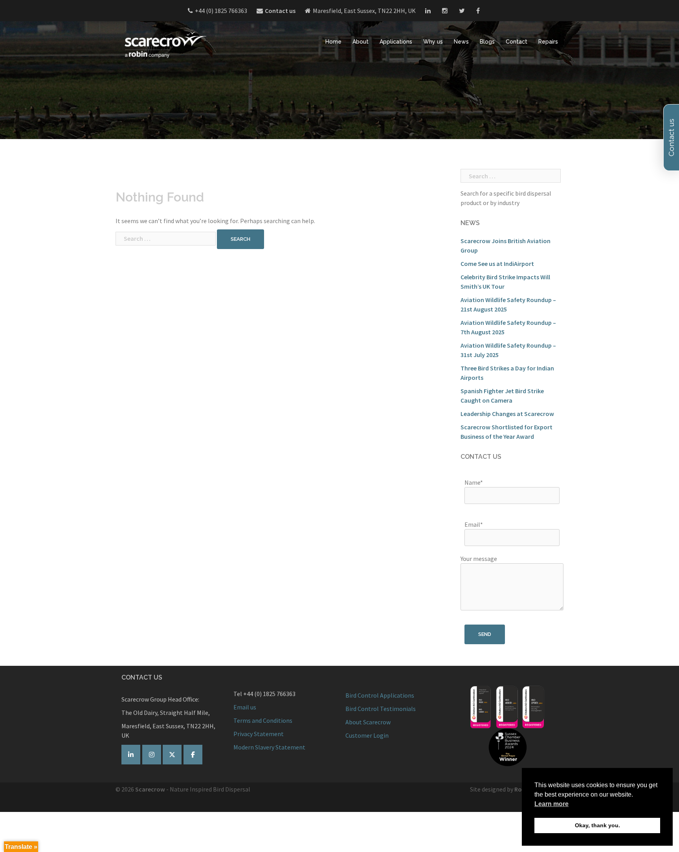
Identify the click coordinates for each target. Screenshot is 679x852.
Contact (516, 41)
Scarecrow (150, 789)
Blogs (487, 41)
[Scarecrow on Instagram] (151, 754)
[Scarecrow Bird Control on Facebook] (193, 754)
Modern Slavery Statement (269, 747)
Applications (396, 41)
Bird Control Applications (380, 695)
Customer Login (367, 735)
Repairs (548, 41)
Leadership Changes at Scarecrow (507, 414)
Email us (244, 707)
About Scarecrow (368, 722)
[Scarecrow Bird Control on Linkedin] (130, 754)
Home (333, 41)
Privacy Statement (258, 734)
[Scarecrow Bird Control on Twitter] (172, 754)
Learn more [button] (551, 804)
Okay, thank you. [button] (597, 825)
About (360, 41)
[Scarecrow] (165, 44)
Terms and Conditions (262, 720)
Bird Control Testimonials (380, 709)
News (461, 41)
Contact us (280, 11)
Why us (433, 41)
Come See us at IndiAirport (497, 264)
